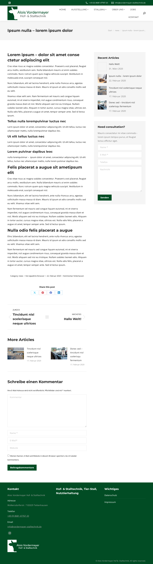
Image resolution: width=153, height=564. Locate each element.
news (21, 276)
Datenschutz (110, 495)
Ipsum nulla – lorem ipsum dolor (125, 76)
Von (35, 276)
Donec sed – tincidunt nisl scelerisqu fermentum (77, 354)
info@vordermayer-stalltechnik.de (130, 3)
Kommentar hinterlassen (73, 276)
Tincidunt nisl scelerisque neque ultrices (34, 352)
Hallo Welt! (114, 64)
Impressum (110, 502)
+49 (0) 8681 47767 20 (98, 3)
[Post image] (15, 353)
